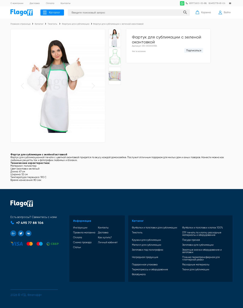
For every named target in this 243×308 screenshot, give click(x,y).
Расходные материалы (195, 264)
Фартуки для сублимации (75, 24)
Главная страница (20, 24)
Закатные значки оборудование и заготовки (202, 251)
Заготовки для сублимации (198, 245)
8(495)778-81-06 (217, 3)
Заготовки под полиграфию (147, 250)
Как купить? (105, 237)
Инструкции (80, 227)
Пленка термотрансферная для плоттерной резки (201, 258)
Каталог (54, 12)
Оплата (77, 237)
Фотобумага (139, 274)
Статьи (77, 247)
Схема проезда (82, 242)
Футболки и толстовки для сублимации (154, 227)
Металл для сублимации (146, 245)
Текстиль (53, 24)
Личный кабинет (108, 242)
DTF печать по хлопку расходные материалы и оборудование (201, 233)
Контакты (103, 227)
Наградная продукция (145, 257)
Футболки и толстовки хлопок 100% (202, 227)
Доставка (103, 232)
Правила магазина (84, 232)
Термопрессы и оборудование (150, 269)
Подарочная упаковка (145, 264)
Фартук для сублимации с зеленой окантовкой (118, 24)
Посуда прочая (191, 240)
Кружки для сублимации (146, 240)
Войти (227, 12)
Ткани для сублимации (195, 269)
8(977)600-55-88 (197, 3)
